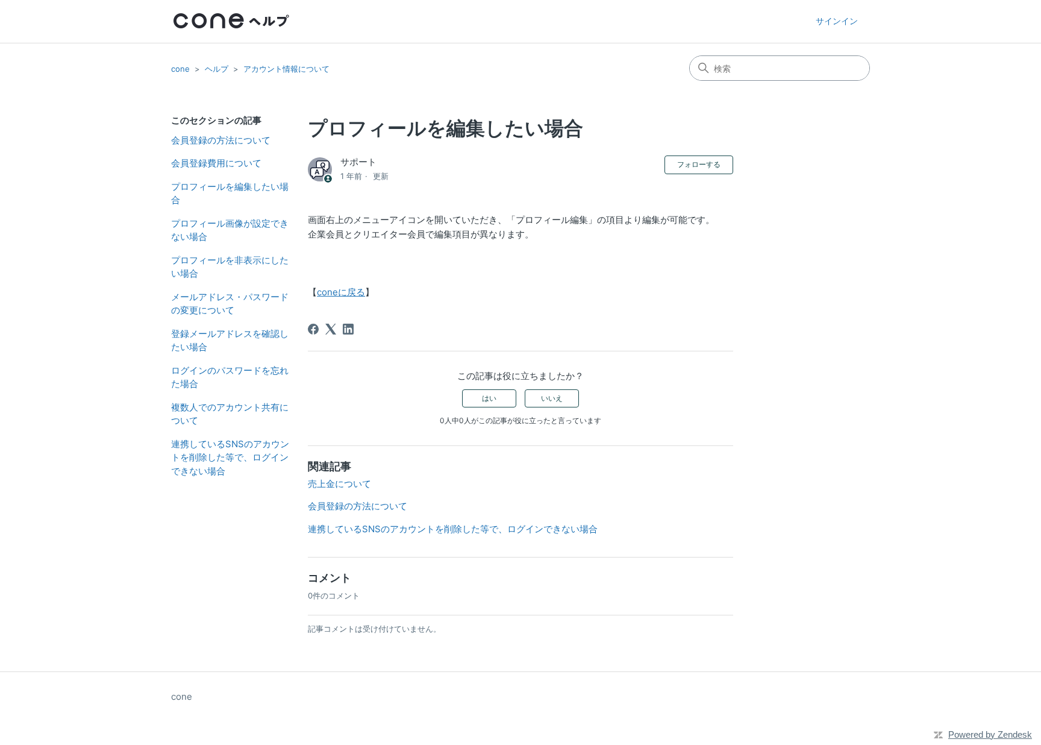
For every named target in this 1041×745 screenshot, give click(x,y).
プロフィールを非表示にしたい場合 (230, 267)
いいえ (552, 398)
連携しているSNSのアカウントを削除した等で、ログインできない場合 (230, 457)
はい (489, 398)
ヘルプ (216, 69)
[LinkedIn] (348, 329)
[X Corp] (330, 329)
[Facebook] (313, 329)
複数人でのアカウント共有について (230, 414)
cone (180, 69)
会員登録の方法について (220, 140)
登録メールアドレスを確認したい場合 (230, 340)
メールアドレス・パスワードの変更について (230, 303)
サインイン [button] (837, 21)
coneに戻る (341, 292)
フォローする (699, 164)
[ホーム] (231, 21)
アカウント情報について (286, 69)
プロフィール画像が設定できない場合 (230, 230)
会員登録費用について (216, 163)
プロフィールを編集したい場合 (230, 193)
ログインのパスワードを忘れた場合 (230, 377)
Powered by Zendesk (990, 734)
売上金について (339, 483)
